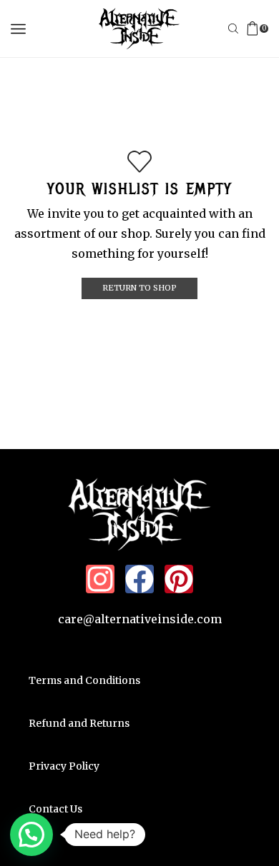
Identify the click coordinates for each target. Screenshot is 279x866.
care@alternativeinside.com (140, 619)
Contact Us (55, 808)
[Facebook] (139, 579)
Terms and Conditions (84, 680)
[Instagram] (100, 579)
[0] (267, 28)
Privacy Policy (64, 766)
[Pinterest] (179, 579)
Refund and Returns (79, 723)
